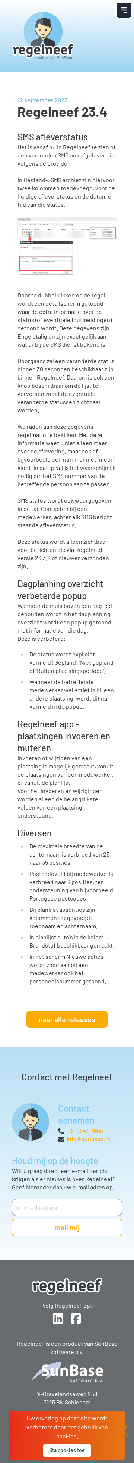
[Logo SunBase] (67, 1372)
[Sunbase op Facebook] (76, 1319)
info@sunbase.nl (88, 1138)
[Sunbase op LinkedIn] (58, 1319)
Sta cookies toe (67, 1450)
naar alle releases (67, 1019)
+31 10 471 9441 (85, 1130)
